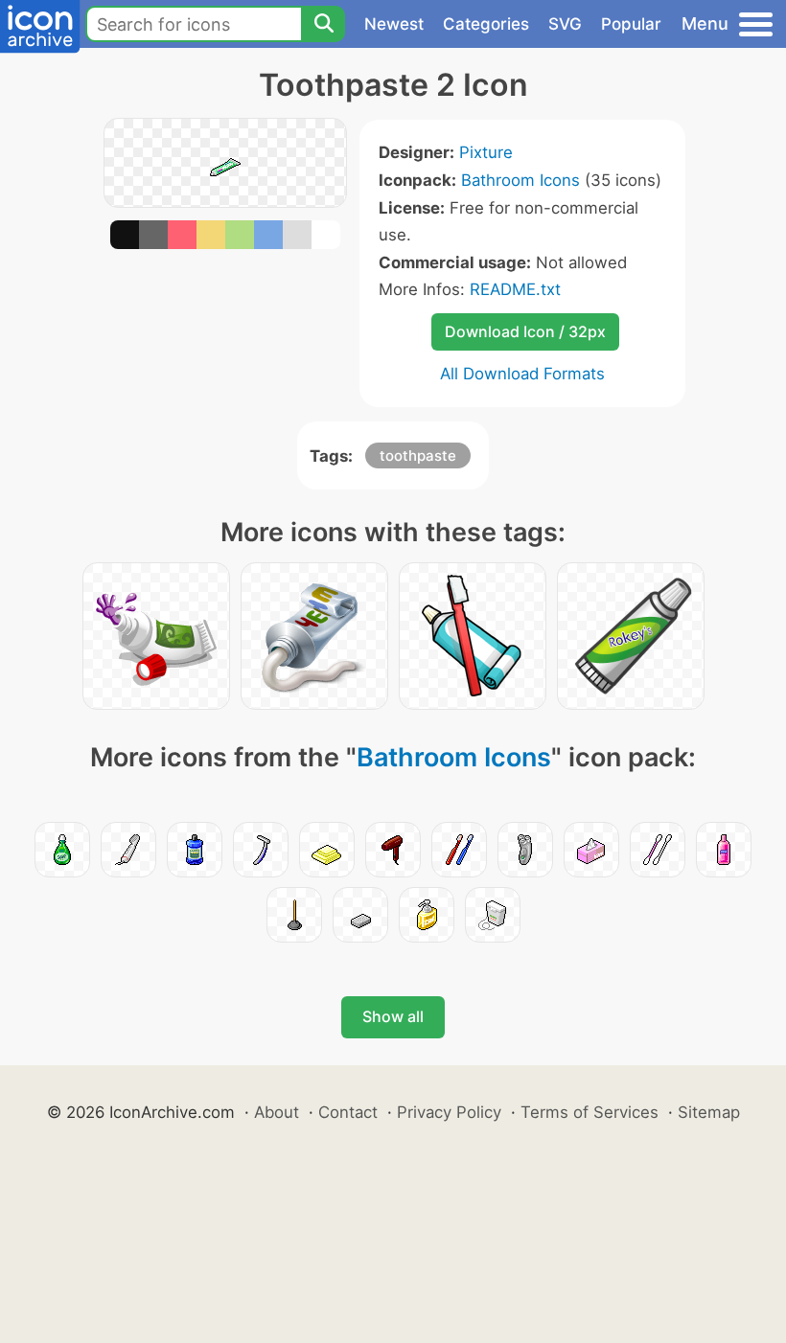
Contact (348, 1112)
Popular (631, 24)
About (276, 1112)
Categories (486, 24)
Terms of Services (589, 1112)
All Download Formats (522, 373)
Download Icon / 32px (525, 331)
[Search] (323, 24)
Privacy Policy (449, 1112)
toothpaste (418, 455)
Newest (394, 24)
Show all (393, 1016)
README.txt (515, 289)
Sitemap (709, 1112)
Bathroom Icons (520, 180)
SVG (565, 24)
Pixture (486, 152)
